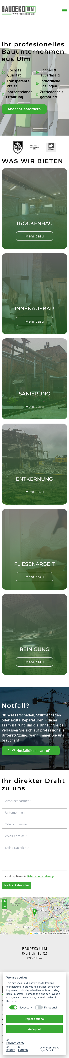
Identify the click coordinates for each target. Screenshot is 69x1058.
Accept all (34, 1029)
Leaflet (35, 933)
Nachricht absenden (16, 885)
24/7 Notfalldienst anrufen (31, 750)
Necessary (25, 1007)
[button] (34, 912)
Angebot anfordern (24, 108)
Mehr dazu (34, 236)
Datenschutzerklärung (40, 876)
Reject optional (34, 1019)
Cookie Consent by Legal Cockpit (49, 1048)
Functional (50, 1007)
